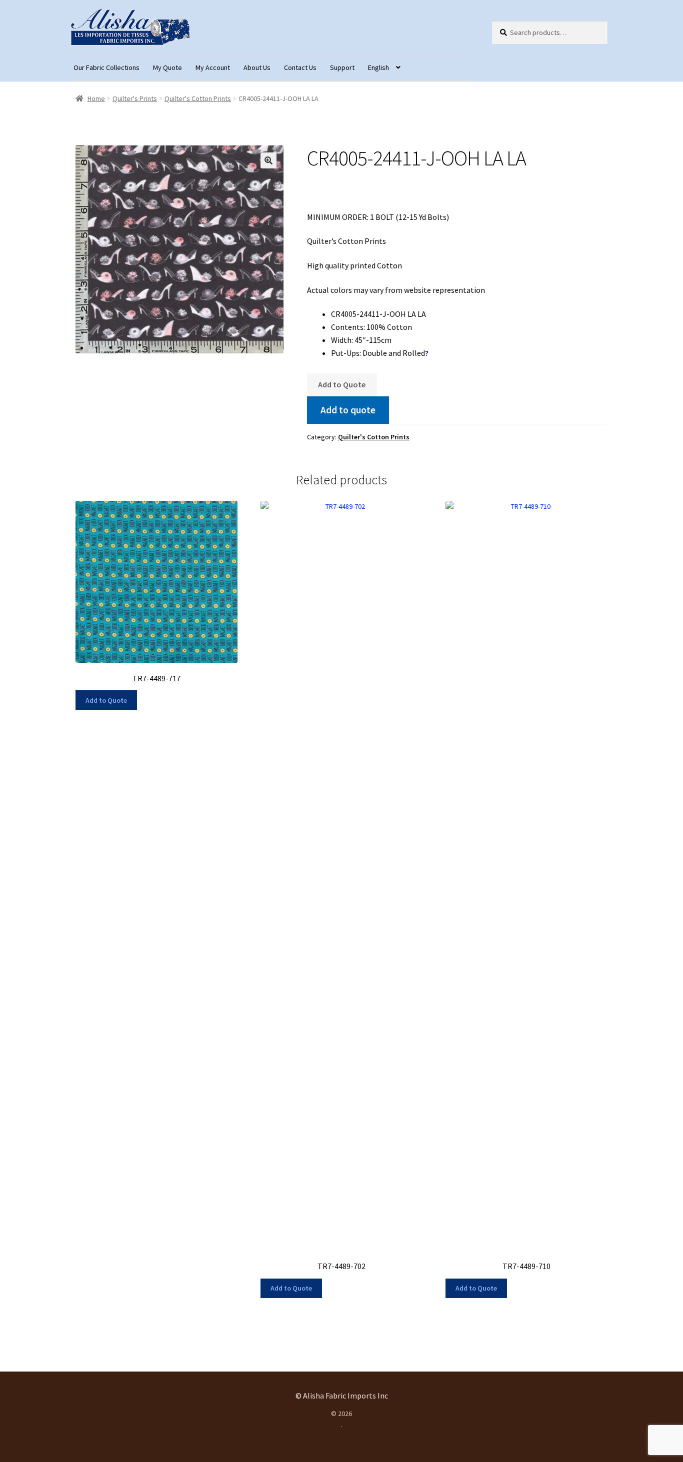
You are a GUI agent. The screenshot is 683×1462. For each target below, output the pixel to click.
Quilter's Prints (134, 98)
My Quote (167, 67)
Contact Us (300, 67)
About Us (257, 67)
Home (96, 98)
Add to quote (348, 410)
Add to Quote (342, 384)
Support (342, 67)
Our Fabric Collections (107, 67)
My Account (213, 67)
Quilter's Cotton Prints (197, 98)
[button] (268, 160)
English (378, 67)
